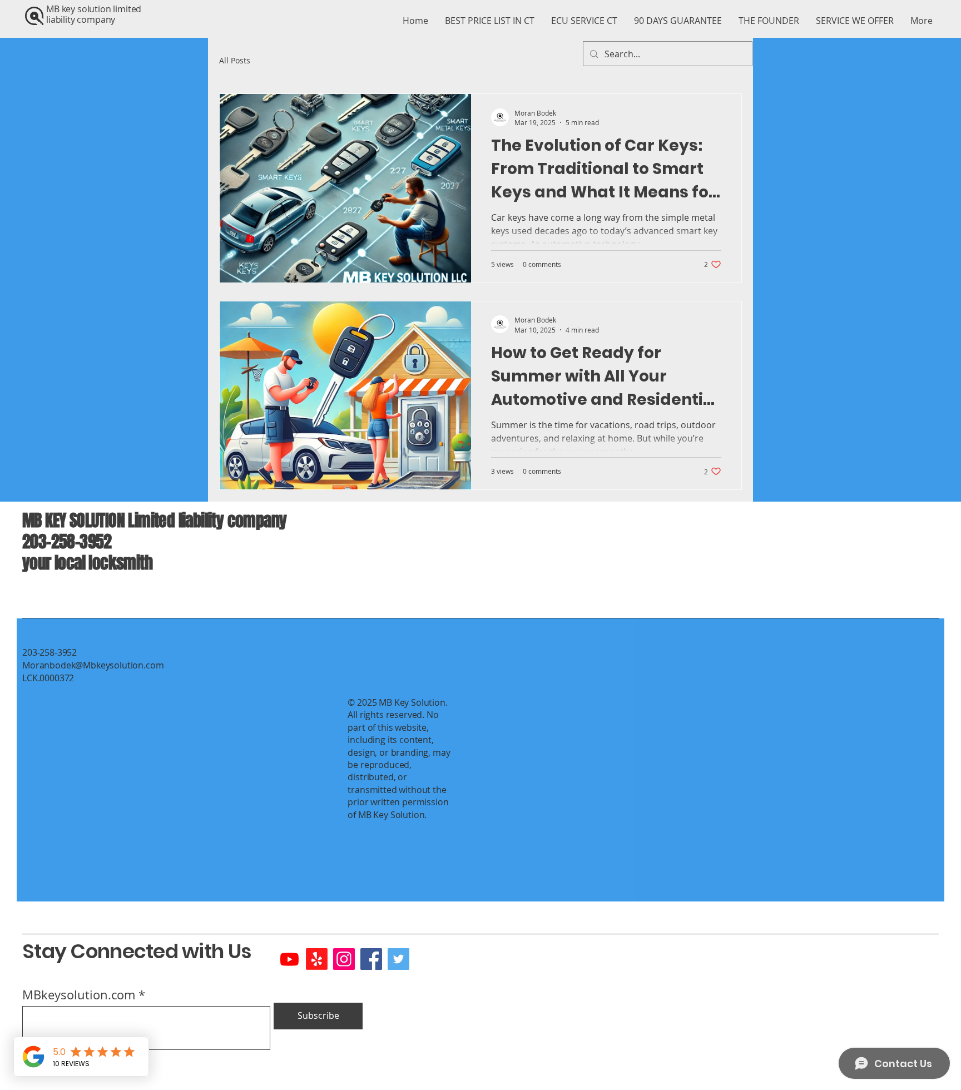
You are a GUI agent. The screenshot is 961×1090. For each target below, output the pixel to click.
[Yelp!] (317, 959)
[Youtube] (289, 959)
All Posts (234, 60)
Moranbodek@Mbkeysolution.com (93, 665)
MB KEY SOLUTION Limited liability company (158, 520)
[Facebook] (371, 959)
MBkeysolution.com (78, 995)
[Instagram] (344, 959)
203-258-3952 (67, 541)
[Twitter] (398, 959)
